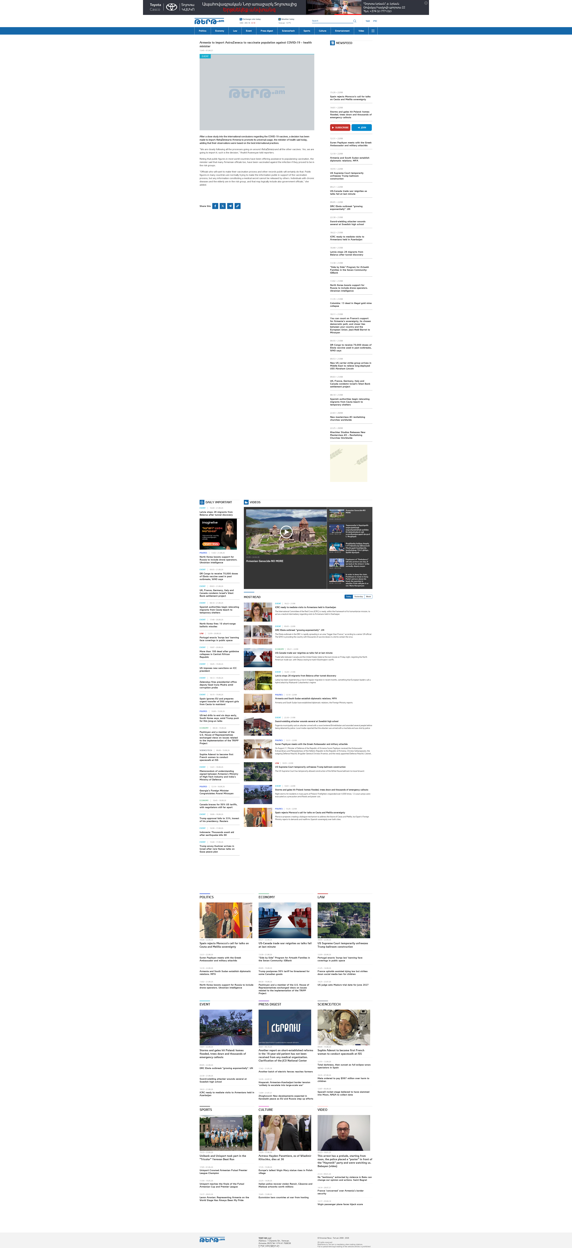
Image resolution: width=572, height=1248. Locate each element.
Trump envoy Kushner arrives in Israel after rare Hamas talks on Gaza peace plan (217, 849)
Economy (204, 728)
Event (205, 56)
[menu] (373, 31)
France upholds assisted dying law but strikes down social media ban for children (343, 972)
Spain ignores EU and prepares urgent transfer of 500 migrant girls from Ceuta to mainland (219, 701)
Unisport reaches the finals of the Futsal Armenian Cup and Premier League (222, 1185)
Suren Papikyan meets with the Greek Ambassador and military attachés (351, 144)
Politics (203, 553)
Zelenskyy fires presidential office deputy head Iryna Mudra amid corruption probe (218, 684)
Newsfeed (344, 43)
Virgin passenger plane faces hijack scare (340, 1204)
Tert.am (209, 21)
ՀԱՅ (368, 21)
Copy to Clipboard (238, 206)
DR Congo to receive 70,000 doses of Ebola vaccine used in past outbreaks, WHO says (351, 347)
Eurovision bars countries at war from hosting (284, 1197)
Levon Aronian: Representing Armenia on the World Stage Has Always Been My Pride (224, 1198)
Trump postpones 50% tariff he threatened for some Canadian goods (284, 972)
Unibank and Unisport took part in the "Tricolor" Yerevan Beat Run (223, 1157)
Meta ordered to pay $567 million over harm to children (343, 1079)
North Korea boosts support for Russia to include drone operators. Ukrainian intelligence (349, 288)
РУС (375, 21)
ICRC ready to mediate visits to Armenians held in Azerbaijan (347, 238)
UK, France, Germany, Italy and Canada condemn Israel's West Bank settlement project (350, 384)
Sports (206, 1109)
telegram (230, 206)
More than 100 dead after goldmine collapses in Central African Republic (219, 654)
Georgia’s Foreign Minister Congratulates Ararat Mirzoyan (217, 792)
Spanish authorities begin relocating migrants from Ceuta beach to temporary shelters (350, 402)
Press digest (270, 1004)
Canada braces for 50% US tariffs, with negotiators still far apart (218, 806)
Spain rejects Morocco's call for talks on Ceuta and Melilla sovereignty (350, 98)
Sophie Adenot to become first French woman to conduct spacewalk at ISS (216, 757)
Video (322, 1109)
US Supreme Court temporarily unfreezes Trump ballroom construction (346, 176)
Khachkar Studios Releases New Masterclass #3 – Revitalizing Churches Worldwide (347, 435)
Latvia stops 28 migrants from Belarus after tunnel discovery (346, 253)
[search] (354, 21)
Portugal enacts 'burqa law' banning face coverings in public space (219, 639)
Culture (266, 1109)
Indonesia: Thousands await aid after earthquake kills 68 (217, 833)
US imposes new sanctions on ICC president (218, 669)
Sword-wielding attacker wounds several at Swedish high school (348, 223)
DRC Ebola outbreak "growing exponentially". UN (346, 207)
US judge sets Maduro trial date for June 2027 (343, 984)
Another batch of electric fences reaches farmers (286, 1071)
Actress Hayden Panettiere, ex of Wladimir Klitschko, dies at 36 (285, 1157)
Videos (255, 502)
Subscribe (342, 127)
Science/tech (206, 750)
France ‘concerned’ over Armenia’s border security (341, 1192)
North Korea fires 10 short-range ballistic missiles (218, 625)
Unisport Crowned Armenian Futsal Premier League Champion (223, 1171)
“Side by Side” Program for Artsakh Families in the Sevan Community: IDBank (349, 270)
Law (201, 633)
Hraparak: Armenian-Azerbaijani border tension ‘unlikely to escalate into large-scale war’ (284, 1083)
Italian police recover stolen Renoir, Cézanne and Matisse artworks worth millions (285, 1185)
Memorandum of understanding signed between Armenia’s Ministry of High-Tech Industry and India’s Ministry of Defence (219, 775)
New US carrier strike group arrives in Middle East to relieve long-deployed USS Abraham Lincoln (350, 365)
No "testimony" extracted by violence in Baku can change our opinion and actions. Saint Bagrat (345, 1178)
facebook (215, 206)
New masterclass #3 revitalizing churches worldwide (347, 418)
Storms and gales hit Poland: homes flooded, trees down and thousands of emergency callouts (351, 114)
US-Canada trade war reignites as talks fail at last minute (348, 192)
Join (363, 127)
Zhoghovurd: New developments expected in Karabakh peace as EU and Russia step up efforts (286, 1097)
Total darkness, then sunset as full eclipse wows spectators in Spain (344, 1066)
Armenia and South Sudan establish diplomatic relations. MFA (349, 159)
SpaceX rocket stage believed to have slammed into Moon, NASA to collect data (343, 1093)
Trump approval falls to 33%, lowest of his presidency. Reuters (219, 819)
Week (368, 597)
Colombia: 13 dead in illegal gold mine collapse (351, 304)
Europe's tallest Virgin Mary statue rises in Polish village (286, 1171)
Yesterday (358, 597)
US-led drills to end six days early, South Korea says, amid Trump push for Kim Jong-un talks (219, 718)
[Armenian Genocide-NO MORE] (286, 532)
